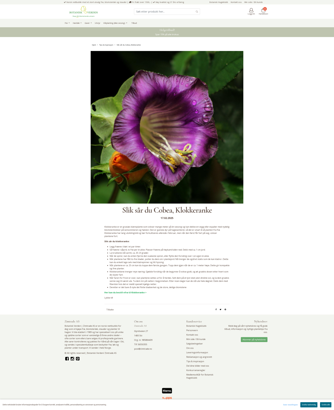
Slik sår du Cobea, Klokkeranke (128, 45)
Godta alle (326, 405)
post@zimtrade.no (143, 348)
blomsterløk (92, 329)
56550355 (142, 344)
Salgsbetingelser (194, 343)
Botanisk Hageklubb (219, 2)
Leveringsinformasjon (197, 352)
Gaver (87, 23)
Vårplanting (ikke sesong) (114, 23)
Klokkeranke (110, 233)
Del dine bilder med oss (197, 365)
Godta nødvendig (309, 405)
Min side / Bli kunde (253, 2)
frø (83, 329)
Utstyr (97, 23)
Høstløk (76, 23)
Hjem (94, 45)
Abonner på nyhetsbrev (254, 339)
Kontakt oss (236, 2)
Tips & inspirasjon (106, 45)
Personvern (192, 330)
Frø (66, 23)
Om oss (190, 348)
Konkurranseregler (195, 370)
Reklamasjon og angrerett (199, 356)
